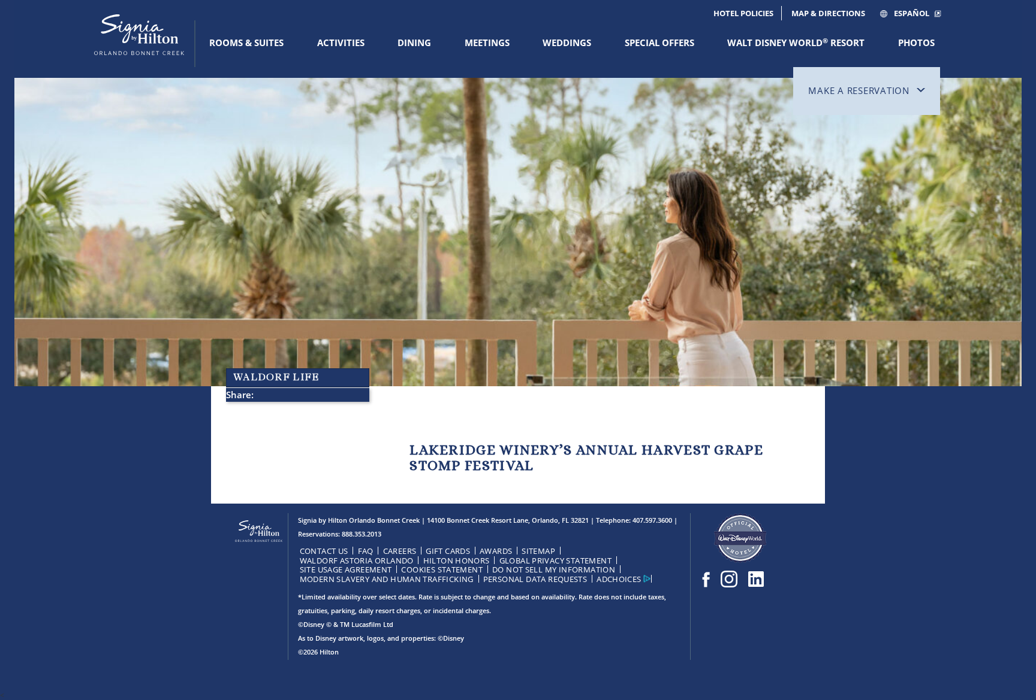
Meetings (487, 43)
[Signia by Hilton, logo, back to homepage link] (139, 44)
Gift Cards (448, 551)
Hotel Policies (743, 13)
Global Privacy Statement (555, 560)
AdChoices (619, 579)
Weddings (567, 43)
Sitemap (538, 551)
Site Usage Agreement (346, 569)
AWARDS (496, 551)
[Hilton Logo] (258, 531)
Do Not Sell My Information (553, 569)
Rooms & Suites (246, 43)
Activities (341, 43)
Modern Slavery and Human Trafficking (387, 579)
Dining (414, 43)
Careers (400, 551)
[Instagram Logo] (729, 579)
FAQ (366, 551)
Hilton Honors (456, 560)
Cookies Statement (442, 569)
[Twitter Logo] (756, 579)
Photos (916, 43)
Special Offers (659, 43)
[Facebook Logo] (705, 579)
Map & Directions (828, 13)
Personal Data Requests (535, 579)
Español (911, 13)
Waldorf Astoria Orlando (357, 560)
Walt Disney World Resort (796, 43)
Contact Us (324, 551)
